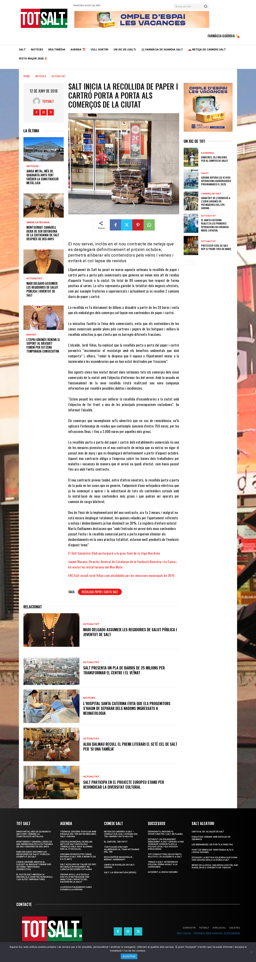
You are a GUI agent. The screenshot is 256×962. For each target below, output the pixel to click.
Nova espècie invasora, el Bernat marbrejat (118, 858)
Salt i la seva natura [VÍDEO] (120, 872)
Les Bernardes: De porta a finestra (212, 844)
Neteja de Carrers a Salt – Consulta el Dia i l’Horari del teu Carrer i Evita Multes (121, 834)
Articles (32, 166)
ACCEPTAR (129, 956)
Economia (207, 153)
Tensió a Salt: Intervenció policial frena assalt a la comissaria (163, 864)
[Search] (205, 7)
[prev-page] (186, 262)
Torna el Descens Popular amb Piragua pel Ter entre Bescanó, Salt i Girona (78, 834)
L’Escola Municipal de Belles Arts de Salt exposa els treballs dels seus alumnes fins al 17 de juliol (76, 845)
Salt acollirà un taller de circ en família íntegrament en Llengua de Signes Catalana (78, 867)
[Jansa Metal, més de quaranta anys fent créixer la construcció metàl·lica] (43, 149)
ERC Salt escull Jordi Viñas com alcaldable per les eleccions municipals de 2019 (121, 575)
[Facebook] (36, 112)
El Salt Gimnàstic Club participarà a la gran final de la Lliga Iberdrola (114, 553)
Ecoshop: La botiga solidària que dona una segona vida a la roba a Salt (214, 858)
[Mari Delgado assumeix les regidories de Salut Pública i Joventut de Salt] (43, 261)
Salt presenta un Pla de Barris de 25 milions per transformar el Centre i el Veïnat (124, 670)
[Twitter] (51, 112)
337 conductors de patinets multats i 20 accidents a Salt (165, 855)
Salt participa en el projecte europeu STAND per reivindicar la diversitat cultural (123, 784)
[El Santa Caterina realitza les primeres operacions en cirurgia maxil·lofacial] (191, 223)
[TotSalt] (37, 101)
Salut (205, 173)
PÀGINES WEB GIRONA (207, 933)
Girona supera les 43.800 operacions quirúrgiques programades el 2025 (216, 180)
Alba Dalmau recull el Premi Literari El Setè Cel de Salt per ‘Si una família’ (130, 746)
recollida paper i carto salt (100, 592)
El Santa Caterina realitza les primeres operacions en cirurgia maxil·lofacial (215, 225)
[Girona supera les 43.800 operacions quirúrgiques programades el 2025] (191, 179)
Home (26, 76)
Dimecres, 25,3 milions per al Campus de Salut (214, 158)
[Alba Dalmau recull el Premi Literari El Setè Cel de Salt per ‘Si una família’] (51, 744)
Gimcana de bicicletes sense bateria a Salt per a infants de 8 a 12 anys (78, 856)
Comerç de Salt (211, 194)
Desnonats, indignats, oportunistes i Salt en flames (165, 832)
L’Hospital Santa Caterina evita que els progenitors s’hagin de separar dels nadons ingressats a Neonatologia (126, 708)
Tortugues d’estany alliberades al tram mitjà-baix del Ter (121, 849)
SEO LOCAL (184, 933)
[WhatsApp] (149, 225)
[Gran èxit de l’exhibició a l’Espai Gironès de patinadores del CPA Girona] (191, 201)
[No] (251, 952)
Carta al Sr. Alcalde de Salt (208, 831)
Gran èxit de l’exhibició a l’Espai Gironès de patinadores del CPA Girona (215, 203)
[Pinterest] (138, 225)
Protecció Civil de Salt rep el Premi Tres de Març (216, 247)
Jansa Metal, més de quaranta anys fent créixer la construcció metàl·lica (42, 177)
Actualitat (59, 76)
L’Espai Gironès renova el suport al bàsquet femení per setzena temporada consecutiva (43, 345)
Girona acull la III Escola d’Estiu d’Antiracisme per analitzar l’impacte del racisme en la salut (74, 878)
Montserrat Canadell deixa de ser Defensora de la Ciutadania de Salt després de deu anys (42, 233)
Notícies (40, 76)
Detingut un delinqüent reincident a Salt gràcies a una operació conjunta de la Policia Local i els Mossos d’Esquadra (166, 844)
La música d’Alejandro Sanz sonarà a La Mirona (76, 888)
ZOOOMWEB (232, 933)
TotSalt (48, 101)
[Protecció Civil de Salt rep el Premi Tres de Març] (191, 245)
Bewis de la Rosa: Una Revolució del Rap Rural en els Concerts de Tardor (215, 866)
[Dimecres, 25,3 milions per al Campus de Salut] (191, 157)
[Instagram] (43, 112)
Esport (31, 335)
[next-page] (192, 262)
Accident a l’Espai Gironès (163, 872)
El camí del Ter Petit (116, 842)
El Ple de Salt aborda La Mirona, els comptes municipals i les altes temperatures (34, 877)
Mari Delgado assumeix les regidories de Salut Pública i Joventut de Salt (42, 289)
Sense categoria (37, 222)
